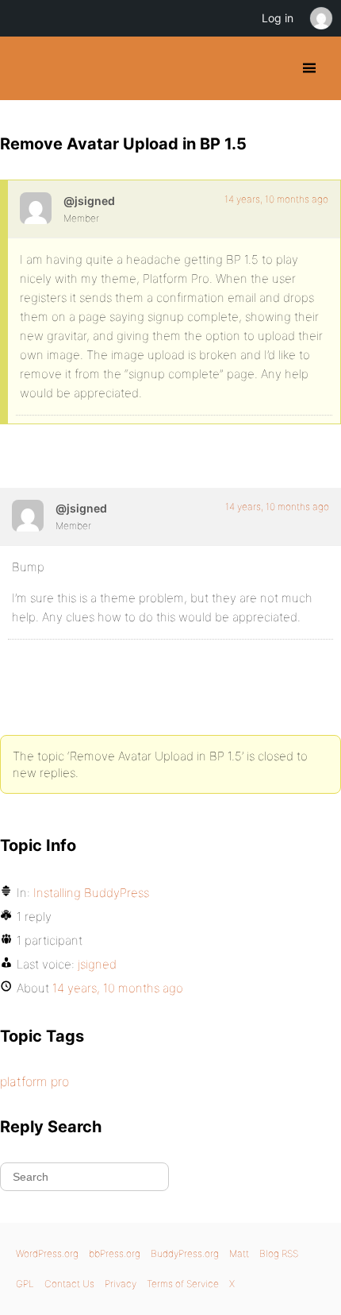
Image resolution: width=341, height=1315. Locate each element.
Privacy (120, 1284)
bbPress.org (114, 1253)
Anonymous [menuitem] (320, 18)
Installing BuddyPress (91, 892)
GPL (25, 1284)
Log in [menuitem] (277, 18)
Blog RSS (278, 1253)
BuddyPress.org (26, 68)
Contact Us (69, 1284)
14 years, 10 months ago (276, 199)
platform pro (34, 1081)
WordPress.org (47, 1253)
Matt (239, 1253)
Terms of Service (183, 1284)
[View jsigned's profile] (36, 208)
